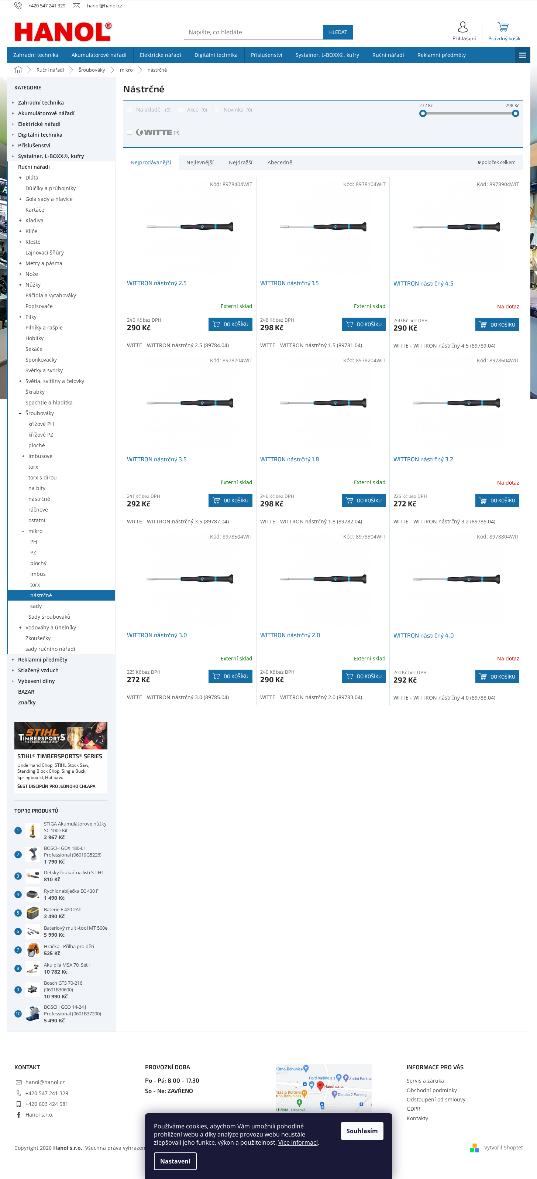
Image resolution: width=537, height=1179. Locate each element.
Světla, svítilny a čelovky (54, 381)
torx (33, 466)
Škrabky (35, 391)
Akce (196, 109)
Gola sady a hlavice (49, 198)
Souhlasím (362, 1131)
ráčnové (38, 509)
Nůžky (33, 284)
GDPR (413, 1108)
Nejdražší (240, 162)
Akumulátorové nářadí (46, 113)
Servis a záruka (425, 1080)
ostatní (36, 520)
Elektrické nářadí (39, 123)
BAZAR (26, 691)
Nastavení (175, 1161)
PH (33, 541)
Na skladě (152, 109)
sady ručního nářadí (50, 648)
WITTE (176, 132)
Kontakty (417, 1118)
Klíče (31, 231)
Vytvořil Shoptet (503, 1147)
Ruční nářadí (34, 166)
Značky (27, 702)
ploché (36, 445)
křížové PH (41, 423)
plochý (38, 563)
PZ (33, 552)
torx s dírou (42, 477)
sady (36, 605)
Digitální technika (40, 134)
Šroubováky (39, 413)
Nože (31, 273)
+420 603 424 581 (46, 1103)
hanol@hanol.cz (45, 1082)
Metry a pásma (43, 263)
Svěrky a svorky (44, 370)
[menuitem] (36, 55)
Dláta (31, 177)
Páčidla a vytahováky (50, 295)
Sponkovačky (41, 359)
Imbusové (40, 455)
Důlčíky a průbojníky (50, 188)
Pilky (31, 316)
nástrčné (39, 498)
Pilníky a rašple (44, 327)
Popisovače (39, 306)
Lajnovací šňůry (44, 252)
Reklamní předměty (43, 659)
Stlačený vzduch (38, 670)
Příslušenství (34, 145)
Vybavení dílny (36, 680)
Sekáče (33, 348)
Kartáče (34, 209)
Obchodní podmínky (432, 1090)
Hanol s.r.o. (39, 1114)
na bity (36, 488)
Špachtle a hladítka (49, 402)
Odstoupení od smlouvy (436, 1099)
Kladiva (34, 220)
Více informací (298, 1142)
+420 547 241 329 (46, 1093)
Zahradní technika (41, 102)
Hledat (338, 32)
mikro (35, 530)
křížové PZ (40, 434)
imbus (38, 573)
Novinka (237, 109)
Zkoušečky (38, 638)
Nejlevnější (200, 162)
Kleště (33, 241)
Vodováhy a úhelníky (50, 627)
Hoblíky (34, 338)
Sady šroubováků (49, 616)
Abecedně (280, 162)
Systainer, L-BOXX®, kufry (51, 156)
